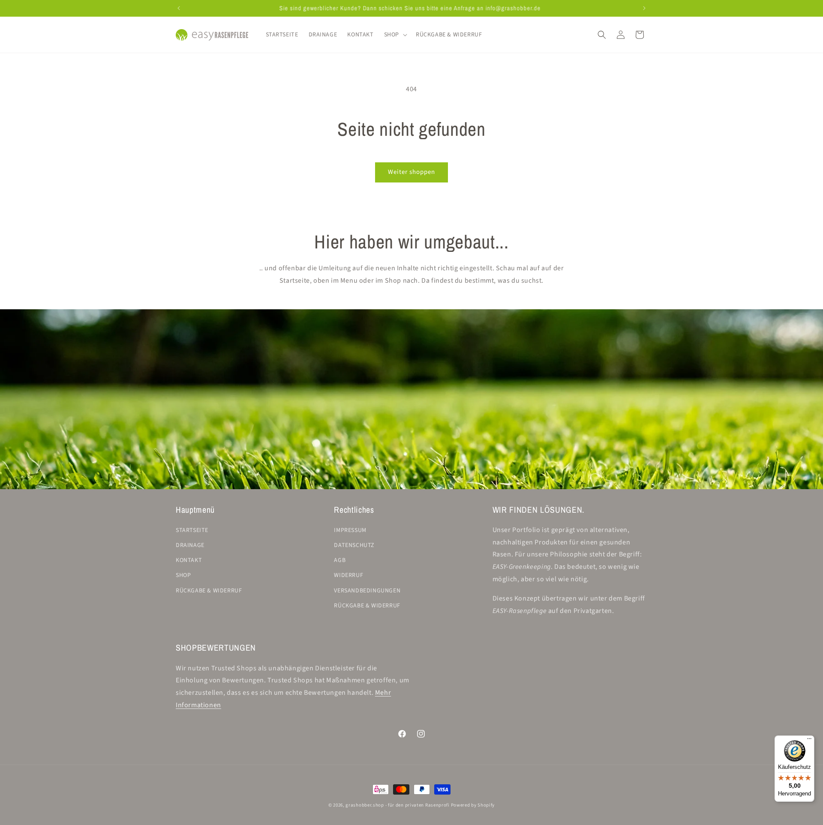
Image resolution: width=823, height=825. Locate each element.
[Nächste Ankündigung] (644, 8)
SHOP (183, 575)
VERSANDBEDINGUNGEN (367, 590)
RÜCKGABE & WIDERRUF (209, 590)
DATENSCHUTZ (354, 545)
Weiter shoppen (411, 171)
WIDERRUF (348, 575)
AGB (339, 560)
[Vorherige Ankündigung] (178, 8)
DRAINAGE (190, 545)
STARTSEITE (192, 530)
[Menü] (809, 740)
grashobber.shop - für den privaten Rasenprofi (397, 805)
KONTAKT (189, 560)
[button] (395, 35)
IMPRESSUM (350, 530)
